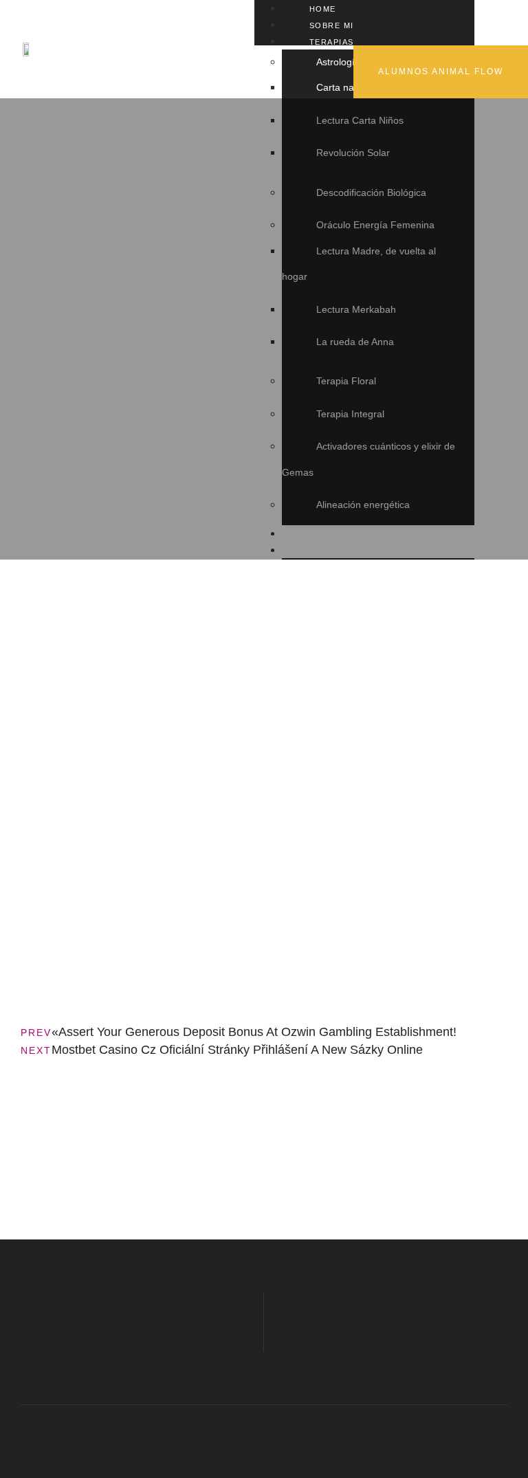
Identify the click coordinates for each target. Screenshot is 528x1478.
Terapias (331, 42)
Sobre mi (331, 25)
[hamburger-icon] (458, 9)
